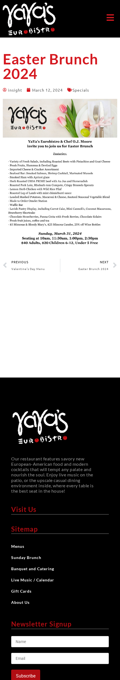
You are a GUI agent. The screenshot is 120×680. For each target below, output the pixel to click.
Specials (81, 89)
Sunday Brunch (26, 557)
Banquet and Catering (32, 568)
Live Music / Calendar (32, 579)
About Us (20, 602)
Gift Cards (21, 591)
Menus (17, 546)
